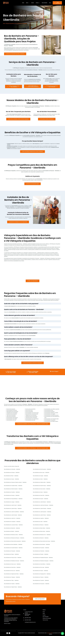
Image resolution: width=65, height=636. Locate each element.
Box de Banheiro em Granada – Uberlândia (11, 495)
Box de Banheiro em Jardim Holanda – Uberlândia (42, 508)
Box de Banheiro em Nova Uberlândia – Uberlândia (13, 544)
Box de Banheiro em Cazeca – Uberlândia (11, 479)
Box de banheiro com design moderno (51, 421)
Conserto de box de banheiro (12, 413)
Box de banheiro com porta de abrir (32, 413)
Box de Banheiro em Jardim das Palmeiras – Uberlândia (43, 505)
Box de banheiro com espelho (50, 413)
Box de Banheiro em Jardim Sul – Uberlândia (12, 518)
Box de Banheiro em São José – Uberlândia (12, 570)
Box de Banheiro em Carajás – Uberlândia (40, 475)
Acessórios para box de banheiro (31, 416)
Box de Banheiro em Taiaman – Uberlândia (40, 577)
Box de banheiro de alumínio (12, 410)
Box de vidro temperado (11, 409)
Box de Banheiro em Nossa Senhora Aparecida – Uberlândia (15, 541)
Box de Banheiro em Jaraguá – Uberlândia (11, 501)
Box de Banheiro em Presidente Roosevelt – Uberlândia (43, 557)
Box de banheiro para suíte (30, 420)
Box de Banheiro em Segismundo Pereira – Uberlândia (13, 573)
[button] (57, 2)
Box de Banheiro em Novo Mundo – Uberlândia (41, 544)
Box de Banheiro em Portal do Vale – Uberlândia (12, 557)
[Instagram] (9, 633)
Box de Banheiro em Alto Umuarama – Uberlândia (42, 469)
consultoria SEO (50, 632)
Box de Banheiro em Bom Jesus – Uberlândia (41, 472)
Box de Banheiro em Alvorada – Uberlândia (11, 472)
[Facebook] (7, 633)
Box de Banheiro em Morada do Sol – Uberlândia (41, 534)
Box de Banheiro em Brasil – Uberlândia (11, 475)
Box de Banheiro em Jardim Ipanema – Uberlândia (42, 511)
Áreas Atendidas (44, 2)
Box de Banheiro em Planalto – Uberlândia (40, 554)
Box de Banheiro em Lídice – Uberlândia (40, 521)
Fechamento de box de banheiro (31, 417)
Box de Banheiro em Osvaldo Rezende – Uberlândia (13, 547)
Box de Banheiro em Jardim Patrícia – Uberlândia (42, 515)
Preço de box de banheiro (11, 416)
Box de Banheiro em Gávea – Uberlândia (40, 492)
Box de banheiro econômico (49, 411)
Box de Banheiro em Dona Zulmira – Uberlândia (41, 488)
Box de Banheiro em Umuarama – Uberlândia (41, 583)
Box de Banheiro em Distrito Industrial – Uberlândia (13, 488)
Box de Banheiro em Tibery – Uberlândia (11, 580)
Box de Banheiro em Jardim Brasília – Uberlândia (42, 501)
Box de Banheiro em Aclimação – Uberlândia (12, 469)
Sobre (27, 2)
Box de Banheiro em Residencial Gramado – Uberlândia (14, 560)
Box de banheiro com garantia (50, 420)
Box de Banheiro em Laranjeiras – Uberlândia (12, 521)
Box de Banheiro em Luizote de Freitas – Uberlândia (13, 524)
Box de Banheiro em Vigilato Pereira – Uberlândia (13, 586)
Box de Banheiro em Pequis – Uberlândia (11, 554)
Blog (50, 2)
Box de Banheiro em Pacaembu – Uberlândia (41, 547)
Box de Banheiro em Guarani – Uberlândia (40, 498)
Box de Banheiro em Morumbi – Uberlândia (40, 537)
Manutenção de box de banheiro (12, 411)
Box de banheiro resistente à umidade (51, 412)
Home (23, 2)
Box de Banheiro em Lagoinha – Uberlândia (41, 518)
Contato (32, 2)
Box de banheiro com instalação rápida (52, 418)
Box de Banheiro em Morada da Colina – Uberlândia (13, 534)
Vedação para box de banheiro (31, 415)
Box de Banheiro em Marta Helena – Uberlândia (41, 528)
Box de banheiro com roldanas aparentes (52, 409)
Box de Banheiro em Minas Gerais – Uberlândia (41, 531)
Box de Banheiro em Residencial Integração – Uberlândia (43, 560)
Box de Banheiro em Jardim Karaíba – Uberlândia (13, 515)
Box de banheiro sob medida (12, 418)
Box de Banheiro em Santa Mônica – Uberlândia (41, 564)
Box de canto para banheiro (30, 409)
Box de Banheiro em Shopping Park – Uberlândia (41, 573)
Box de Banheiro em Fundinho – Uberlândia (12, 492)
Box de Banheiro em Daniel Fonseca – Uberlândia (42, 485)
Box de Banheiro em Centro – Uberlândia (40, 479)
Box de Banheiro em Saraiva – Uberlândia (40, 570)
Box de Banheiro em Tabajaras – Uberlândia (12, 577)
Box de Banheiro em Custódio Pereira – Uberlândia (13, 485)
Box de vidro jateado (29, 411)
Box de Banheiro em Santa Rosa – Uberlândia (12, 567)
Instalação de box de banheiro (12, 412)
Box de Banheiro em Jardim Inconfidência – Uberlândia (14, 511)
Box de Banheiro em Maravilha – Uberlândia (12, 528)
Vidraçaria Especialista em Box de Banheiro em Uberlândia (16, 23)
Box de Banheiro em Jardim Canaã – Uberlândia (12, 505)
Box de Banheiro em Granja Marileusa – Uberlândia (13, 498)
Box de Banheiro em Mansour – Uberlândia (40, 524)
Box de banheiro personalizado (12, 417)
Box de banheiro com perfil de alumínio (51, 415)
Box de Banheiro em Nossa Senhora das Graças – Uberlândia (44, 541)
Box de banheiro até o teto (11, 420)
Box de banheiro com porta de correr (32, 412)
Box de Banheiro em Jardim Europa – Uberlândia (13, 508)
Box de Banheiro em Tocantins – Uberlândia (41, 580)
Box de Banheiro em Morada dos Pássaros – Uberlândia (14, 537)
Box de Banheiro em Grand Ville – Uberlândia (41, 495)
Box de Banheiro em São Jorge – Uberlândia (41, 567)
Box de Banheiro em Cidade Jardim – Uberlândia (41, 482)
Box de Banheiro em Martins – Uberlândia (11, 531)
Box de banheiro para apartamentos (32, 418)
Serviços (37, 2)
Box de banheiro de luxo (49, 410)
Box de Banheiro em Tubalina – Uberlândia (11, 583)
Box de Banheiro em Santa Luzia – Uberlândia (12, 564)
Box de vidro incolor (29, 410)
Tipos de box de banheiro (11, 415)
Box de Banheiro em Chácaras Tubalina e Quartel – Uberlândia (15, 482)
